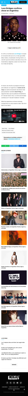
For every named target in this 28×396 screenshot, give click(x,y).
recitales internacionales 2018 (8, 132)
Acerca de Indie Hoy (13, 386)
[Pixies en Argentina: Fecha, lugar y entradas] (14, 199)
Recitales (4, 5)
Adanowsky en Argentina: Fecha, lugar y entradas (14, 170)
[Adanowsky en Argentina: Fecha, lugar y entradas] (14, 161)
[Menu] (2, 2)
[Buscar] (4, 2)
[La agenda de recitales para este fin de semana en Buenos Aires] (14, 179)
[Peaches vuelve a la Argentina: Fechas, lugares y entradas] (14, 218)
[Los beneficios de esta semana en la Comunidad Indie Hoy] (14, 277)
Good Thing (4, 128)
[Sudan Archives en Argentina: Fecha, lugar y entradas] (14, 258)
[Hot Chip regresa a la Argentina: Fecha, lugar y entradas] (14, 297)
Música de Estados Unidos (7, 130)
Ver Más (14, 364)
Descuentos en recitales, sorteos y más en (13, 138)
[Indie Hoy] (14, 2)
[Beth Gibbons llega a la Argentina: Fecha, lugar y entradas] (14, 238)
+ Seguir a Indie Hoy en (13, 48)
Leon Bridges (11, 128)
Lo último (4, 338)
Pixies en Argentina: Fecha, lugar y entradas (12, 208)
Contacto (22, 386)
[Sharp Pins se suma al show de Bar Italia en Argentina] (14, 317)
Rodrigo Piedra (5, 13)
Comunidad (23, 2)
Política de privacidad (14, 388)
